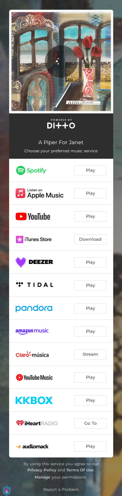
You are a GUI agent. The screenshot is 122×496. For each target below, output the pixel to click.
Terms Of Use (80, 469)
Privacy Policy (41, 469)
